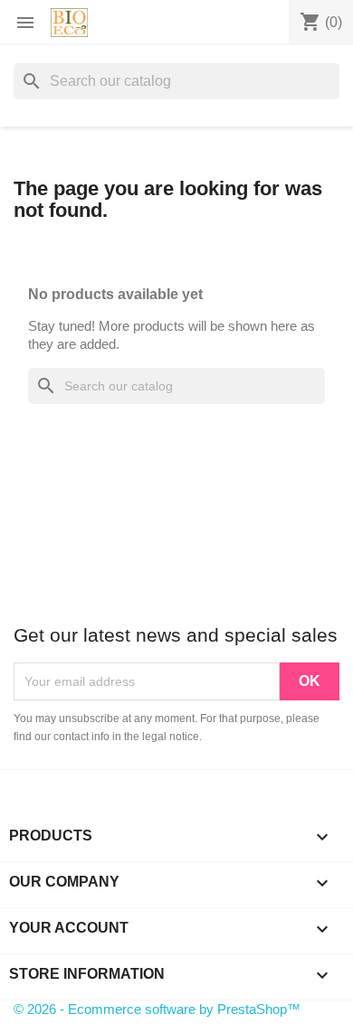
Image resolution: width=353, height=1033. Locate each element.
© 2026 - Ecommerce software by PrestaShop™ (157, 1009)
